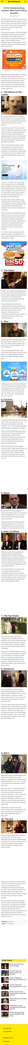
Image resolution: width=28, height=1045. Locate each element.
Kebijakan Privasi (8, 1038)
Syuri (17, 16)
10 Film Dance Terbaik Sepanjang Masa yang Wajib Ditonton (18, 1007)
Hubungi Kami (7, 1031)
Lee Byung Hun (16, 781)
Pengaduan (6, 1041)
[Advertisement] (14, 475)
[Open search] (25, 1)
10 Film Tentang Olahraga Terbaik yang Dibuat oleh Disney (17, 1014)
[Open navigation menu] (2, 1)
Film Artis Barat (9, 923)
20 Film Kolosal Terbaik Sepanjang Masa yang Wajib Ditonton (18, 993)
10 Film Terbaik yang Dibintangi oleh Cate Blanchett (15, 972)
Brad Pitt (14, 569)
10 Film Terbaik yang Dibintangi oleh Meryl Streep (18, 985)
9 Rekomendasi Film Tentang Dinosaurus (18, 999)
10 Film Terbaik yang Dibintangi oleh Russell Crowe (18, 978)
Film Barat (11, 921)
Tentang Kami (7, 1028)
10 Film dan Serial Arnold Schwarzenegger (17, 964)
